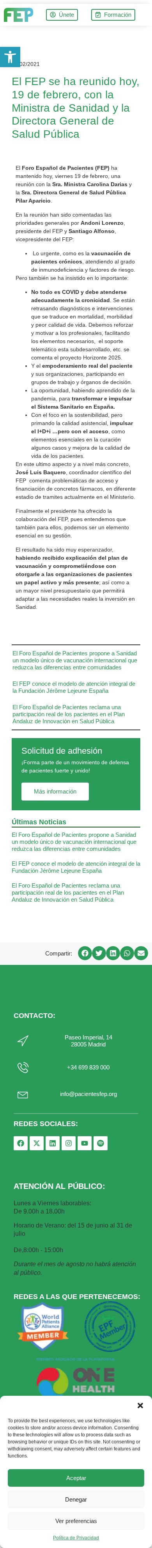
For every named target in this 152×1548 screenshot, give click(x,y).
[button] (140, 1405)
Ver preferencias (76, 1521)
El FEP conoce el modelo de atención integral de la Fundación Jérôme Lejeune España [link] (73, 687)
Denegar (76, 1499)
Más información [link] (55, 791)
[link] (10, 57)
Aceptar (76, 1478)
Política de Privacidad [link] (76, 1538)
